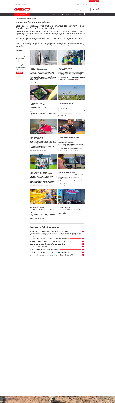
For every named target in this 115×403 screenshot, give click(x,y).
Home (17, 18)
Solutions (53, 14)
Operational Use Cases (20, 58)
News (73, 14)
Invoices (91, 4)
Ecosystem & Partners (19, 69)
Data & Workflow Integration (21, 67)
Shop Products (19, 72)
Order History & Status (84, 4)
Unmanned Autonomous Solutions (28, 18)
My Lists (77, 4)
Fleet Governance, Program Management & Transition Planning (22, 65)
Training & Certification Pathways (21, 62)
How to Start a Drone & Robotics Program (21, 54)
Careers (67, 14)
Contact (79, 14)
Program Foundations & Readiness (22, 56)
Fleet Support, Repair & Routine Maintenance (21, 61)
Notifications (97, 4)
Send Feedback (94, 1)
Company (60, 14)
